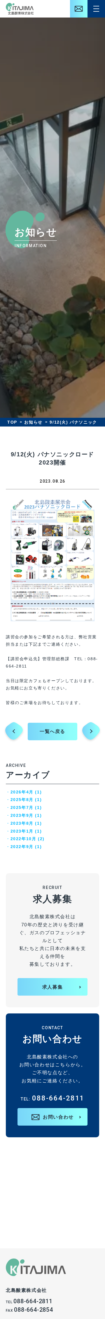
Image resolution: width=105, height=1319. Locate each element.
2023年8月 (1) (26, 823)
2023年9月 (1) (26, 815)
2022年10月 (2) (27, 838)
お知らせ (33, 422)
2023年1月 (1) (26, 831)
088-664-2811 (53, 1098)
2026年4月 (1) (26, 792)
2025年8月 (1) (26, 799)
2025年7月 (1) (26, 807)
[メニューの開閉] (96, 9)
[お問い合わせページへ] (79, 9)
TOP (12, 422)
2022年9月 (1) (26, 846)
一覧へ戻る (52, 731)
